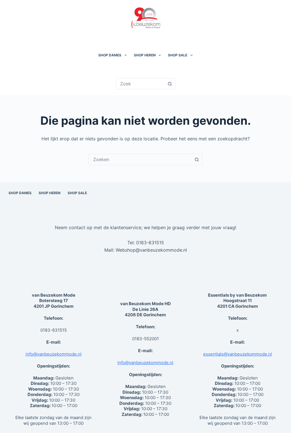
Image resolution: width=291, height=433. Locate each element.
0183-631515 (150, 242)
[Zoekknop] (169, 83)
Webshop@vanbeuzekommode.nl (151, 250)
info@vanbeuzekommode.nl (54, 354)
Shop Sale (177, 55)
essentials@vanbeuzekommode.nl (237, 354)
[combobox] (140, 159)
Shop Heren (145, 55)
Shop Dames (109, 55)
